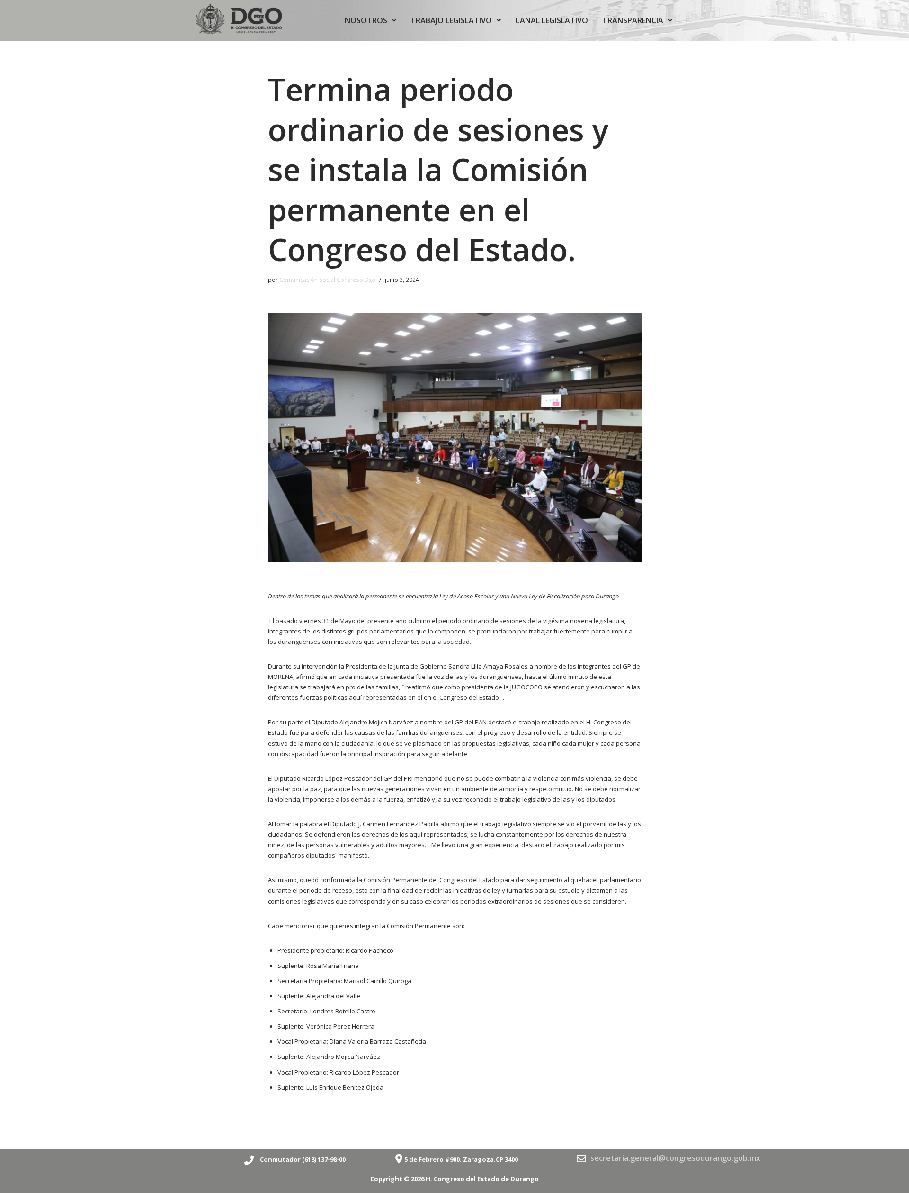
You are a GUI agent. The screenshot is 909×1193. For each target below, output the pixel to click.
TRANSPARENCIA (632, 20)
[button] (370, 20)
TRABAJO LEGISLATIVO (451, 20)
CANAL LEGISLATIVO (551, 20)
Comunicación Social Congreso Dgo (327, 279)
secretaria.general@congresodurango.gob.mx (675, 1158)
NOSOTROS (366, 20)
